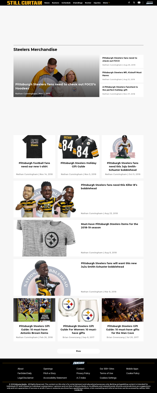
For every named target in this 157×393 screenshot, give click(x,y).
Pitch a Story (49, 373)
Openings (48, 368)
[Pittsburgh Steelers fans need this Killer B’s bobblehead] (78, 199)
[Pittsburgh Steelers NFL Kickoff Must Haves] (122, 76)
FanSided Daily (25, 373)
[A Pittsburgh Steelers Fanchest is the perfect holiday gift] (122, 90)
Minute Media (21, 384)
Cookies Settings (108, 378)
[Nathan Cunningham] (26, 93)
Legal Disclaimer (26, 378)
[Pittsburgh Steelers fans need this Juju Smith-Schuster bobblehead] (123, 156)
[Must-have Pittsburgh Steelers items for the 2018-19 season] (78, 238)
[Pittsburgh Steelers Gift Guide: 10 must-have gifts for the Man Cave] (123, 319)
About (20, 368)
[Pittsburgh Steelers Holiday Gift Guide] (78, 156)
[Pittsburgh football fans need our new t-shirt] (34, 156)
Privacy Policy (83, 373)
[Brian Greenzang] (72, 337)
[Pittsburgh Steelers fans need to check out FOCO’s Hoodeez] (56, 76)
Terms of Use (106, 373)
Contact (80, 368)
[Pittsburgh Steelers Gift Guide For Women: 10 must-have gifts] (78, 319)
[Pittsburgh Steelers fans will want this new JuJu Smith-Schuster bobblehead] (78, 277)
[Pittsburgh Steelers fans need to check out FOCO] (122, 61)
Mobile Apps (132, 368)
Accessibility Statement (55, 378)
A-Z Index (81, 378)
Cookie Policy (132, 373)
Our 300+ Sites (107, 368)
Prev (78, 351)
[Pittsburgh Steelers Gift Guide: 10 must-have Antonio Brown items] (34, 319)
